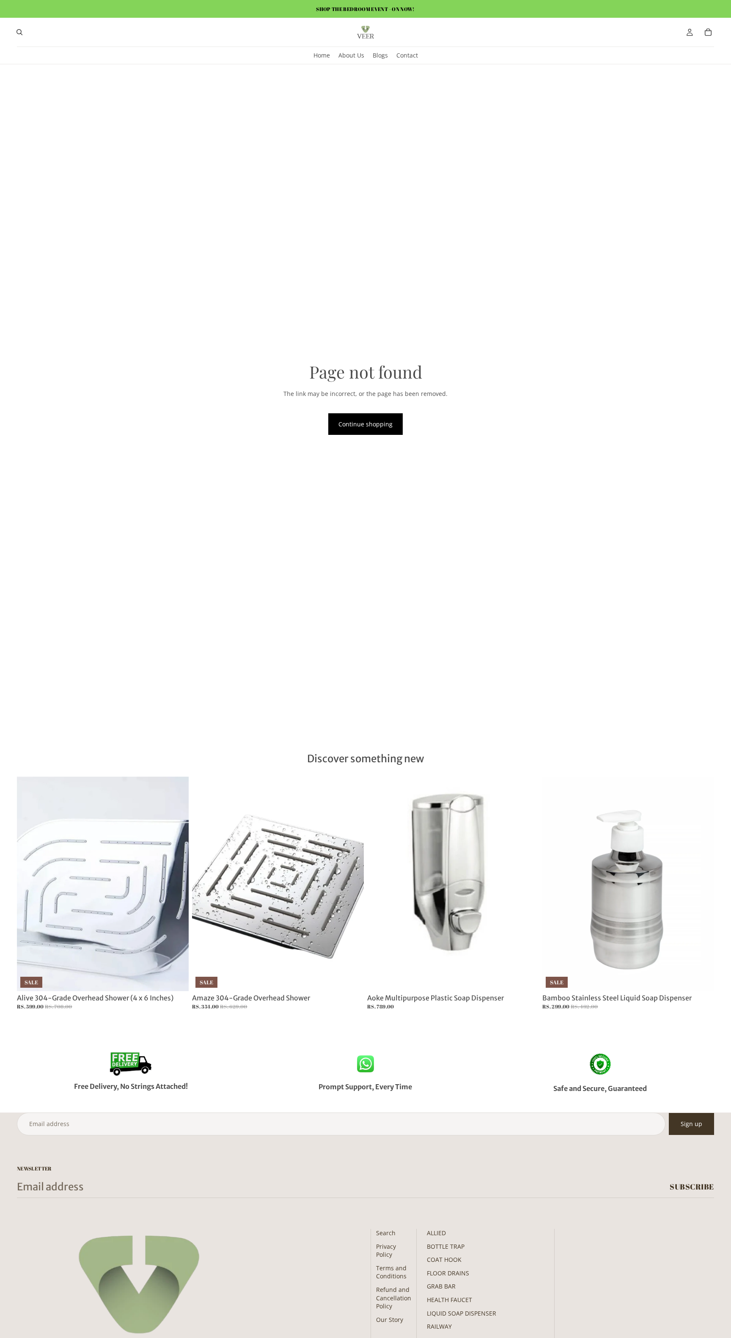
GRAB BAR (441, 1286)
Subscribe (692, 1186)
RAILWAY (439, 1326)
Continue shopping (365, 424)
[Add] (175, 978)
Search (386, 1233)
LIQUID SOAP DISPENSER (461, 1313)
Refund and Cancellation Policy (393, 1298)
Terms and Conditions (391, 1272)
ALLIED (436, 1233)
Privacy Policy (386, 1250)
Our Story (389, 1320)
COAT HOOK (444, 1260)
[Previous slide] (29, 883)
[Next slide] (176, 883)
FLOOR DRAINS (448, 1273)
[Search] (19, 32)
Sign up (691, 1124)
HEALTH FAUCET (449, 1300)
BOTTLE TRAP (445, 1246)
